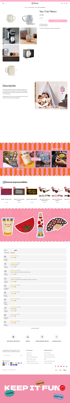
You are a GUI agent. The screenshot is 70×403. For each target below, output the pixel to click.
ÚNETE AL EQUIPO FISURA (49, 357)
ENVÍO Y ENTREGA (48, 363)
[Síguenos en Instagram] (58, 366)
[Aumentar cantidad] (45, 20)
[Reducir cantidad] (41, 20)
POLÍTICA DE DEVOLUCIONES (33, 363)
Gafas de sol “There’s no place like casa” (44, 200)
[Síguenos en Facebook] (55, 366)
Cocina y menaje (31, 7)
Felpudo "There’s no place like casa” (19, 200)
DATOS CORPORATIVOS (49, 355)
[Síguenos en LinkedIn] (66, 366)
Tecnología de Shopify (11, 369)
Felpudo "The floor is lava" (6, 199)
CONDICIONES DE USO (31, 361)
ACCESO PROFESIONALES (49, 361)
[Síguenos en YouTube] (61, 366)
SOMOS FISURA (47, 352)
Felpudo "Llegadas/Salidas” (31, 199)
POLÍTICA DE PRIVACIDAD (32, 357)
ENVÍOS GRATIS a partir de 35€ (35, 0)
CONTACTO (29, 352)
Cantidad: (41, 18)
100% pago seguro (44, 25)
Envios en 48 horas (44, 24)
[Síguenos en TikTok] (64, 366)
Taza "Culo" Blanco (41, 7)
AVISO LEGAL (29, 355)
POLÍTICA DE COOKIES (31, 359)
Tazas (36, 7)
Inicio (26, 7)
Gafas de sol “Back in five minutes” (57, 200)
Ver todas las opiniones (35, 328)
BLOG (45, 359)
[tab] (6, 253)
